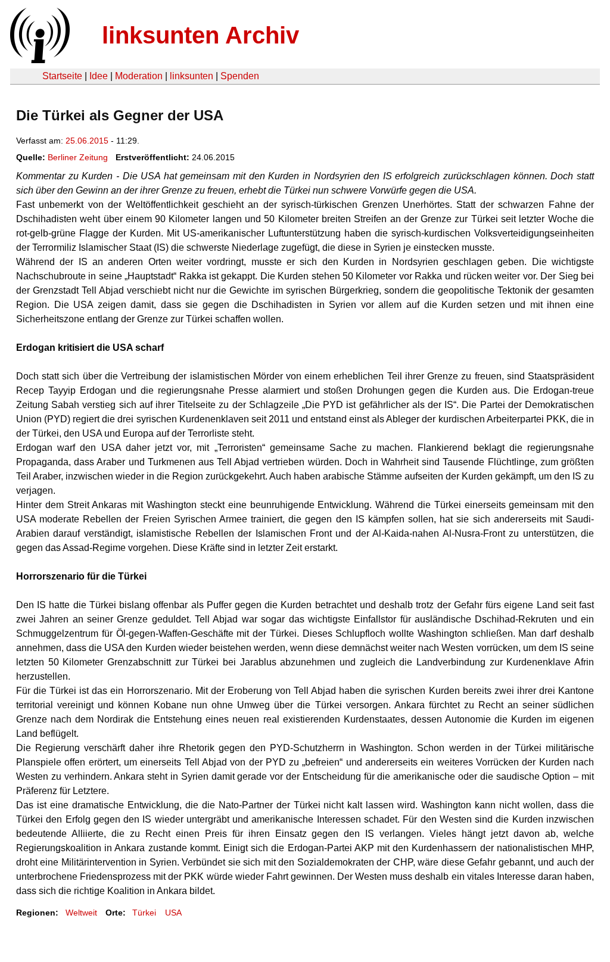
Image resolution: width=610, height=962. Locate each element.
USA (173, 912)
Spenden (239, 76)
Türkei (144, 912)
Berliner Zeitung (78, 157)
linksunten (191, 76)
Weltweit (81, 912)
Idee (98, 76)
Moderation (139, 76)
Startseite (62, 76)
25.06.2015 (87, 140)
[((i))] (39, 60)
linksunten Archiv (200, 35)
